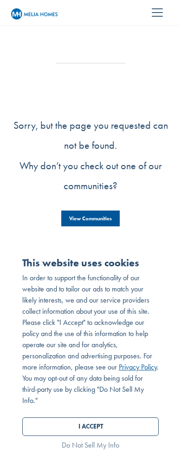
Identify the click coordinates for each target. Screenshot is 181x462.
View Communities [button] (90, 218)
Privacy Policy (138, 367)
